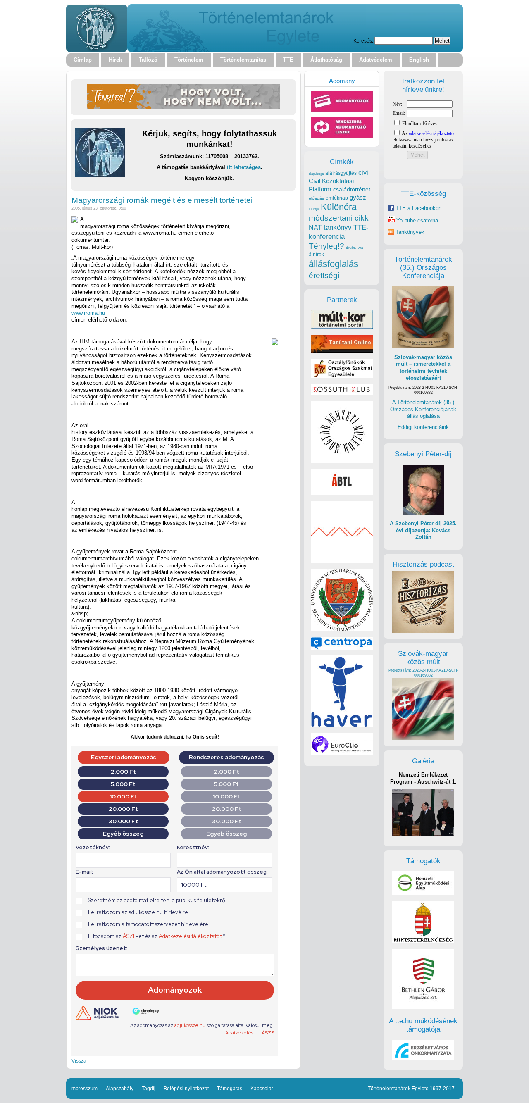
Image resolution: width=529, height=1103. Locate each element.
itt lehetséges (244, 167)
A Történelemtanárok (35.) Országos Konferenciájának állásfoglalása (423, 409)
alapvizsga (316, 174)
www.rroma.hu (88, 313)
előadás (316, 198)
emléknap (337, 198)
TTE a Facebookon (417, 208)
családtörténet (351, 189)
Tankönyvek (410, 232)
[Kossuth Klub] (342, 393)
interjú (314, 209)
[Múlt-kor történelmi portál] (342, 327)
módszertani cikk (339, 218)
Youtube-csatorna (416, 220)
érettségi (324, 275)
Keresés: (363, 40)
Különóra (339, 207)
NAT (315, 227)
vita (360, 247)
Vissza (78, 1060)
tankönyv (338, 227)
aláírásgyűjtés (341, 173)
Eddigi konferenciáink (423, 427)
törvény (351, 248)
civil (364, 172)
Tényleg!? (326, 246)
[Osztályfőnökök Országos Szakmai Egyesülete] (342, 376)
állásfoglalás (333, 264)
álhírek (316, 254)
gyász (358, 197)
